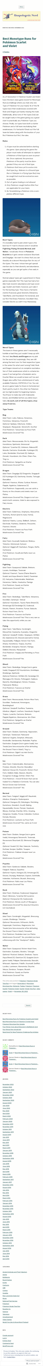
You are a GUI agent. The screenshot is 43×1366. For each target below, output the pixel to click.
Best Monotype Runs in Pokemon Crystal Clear (18, 1021)
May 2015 (6, 1224)
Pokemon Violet (13, 989)
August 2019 (7, 1134)
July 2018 (6, 1164)
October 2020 (7, 1097)
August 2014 (7, 1248)
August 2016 (7, 1187)
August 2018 (7, 1161)
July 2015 (6, 1219)
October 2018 (7, 1156)
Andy (11, 1053)
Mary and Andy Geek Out (11, 1296)
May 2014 (6, 1256)
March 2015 (6, 1230)
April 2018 (6, 1171)
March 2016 (6, 1198)
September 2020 (8, 1100)
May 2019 (6, 1142)
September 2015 (8, 1214)
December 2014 (8, 1238)
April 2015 (6, 1227)
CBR (4, 1288)
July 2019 (6, 1137)
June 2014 (6, 1253)
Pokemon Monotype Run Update (14, 1024)
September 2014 (8, 1245)
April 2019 (6, 1145)
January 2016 (7, 1203)
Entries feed (7, 1341)
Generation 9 (21, 983)
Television (6, 1314)
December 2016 (8, 1185)
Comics (5, 1290)
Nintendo (16, 986)
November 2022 (8, 1084)
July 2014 (6, 1251)
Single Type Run (30, 989)
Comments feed (8, 1343)
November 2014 (8, 1240)
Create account (8, 1335)
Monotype (30, 983)
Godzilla (5, 1293)
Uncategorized (8, 1317)
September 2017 (8, 1179)
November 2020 (8, 1095)
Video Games (7, 1319)
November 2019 (8, 1127)
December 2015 (8, 1206)
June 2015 (6, 1222)
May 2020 (6, 1111)
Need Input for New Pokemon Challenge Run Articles (20, 1032)
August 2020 (7, 1103)
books (5, 1282)
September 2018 (8, 1158)
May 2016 (6, 1193)
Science (5, 1311)
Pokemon (23, 981)
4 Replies (6, 52)
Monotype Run (7, 986)
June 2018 (6, 1166)
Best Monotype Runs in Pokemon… (26, 1053)
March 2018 (6, 1174)
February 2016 (7, 1201)
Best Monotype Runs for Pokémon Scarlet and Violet (19, 42)
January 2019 (7, 1150)
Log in (5, 1338)
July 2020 (6, 1105)
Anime (5, 1275)
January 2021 (7, 1092)
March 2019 (6, 1148)
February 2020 (8, 1119)
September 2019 (8, 1132)
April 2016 (6, 1195)
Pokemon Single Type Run (11, 1306)
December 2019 (8, 1124)
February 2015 (7, 1232)
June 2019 (6, 1140)
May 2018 (6, 1169)
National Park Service (10, 1301)
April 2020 (6, 1113)
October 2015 (7, 1211)
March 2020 (7, 1116)
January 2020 (7, 1121)
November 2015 (8, 1208)
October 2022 (7, 1087)
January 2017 (7, 1182)
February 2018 (7, 1177)
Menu (21, 7)
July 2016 (6, 1190)
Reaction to (6, 1309)
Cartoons (6, 1285)
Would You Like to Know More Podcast (15, 1322)
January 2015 (7, 1235)
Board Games (7, 1280)
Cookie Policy (11, 1357)
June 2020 (6, 1108)
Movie (5, 1298)
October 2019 (7, 1129)
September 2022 (8, 1090)
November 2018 (8, 1153)
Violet (10, 991)
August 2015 (7, 1216)
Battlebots (6, 1277)
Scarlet (22, 989)
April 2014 (6, 1259)
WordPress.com (8, 1346)
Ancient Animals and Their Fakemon (15, 1272)
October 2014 (7, 1243)
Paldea (22, 986)
